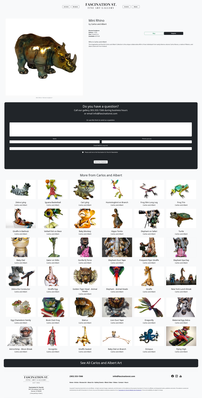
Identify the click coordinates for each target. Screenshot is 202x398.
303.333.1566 (97, 110)
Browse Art (83, 382)
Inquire (173, 33)
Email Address (101, 145)
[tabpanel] (141, 45)
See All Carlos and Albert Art (101, 363)
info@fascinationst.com (105, 113)
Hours (126, 382)
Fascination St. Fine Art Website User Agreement (130, 390)
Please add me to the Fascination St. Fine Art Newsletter (101, 152)
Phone (146, 139)
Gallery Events (99, 382)
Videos (115, 382)
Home (71, 382)
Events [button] (126, 6)
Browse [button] (75, 6)
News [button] (136, 6)
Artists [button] (66, 6)
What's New (108, 382)
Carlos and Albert (99, 24)
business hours (119, 110)
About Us (90, 382)
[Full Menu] (101, 6)
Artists (76, 382)
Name (54, 139)
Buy (154, 33)
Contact (120, 382)
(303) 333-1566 (76, 376)
